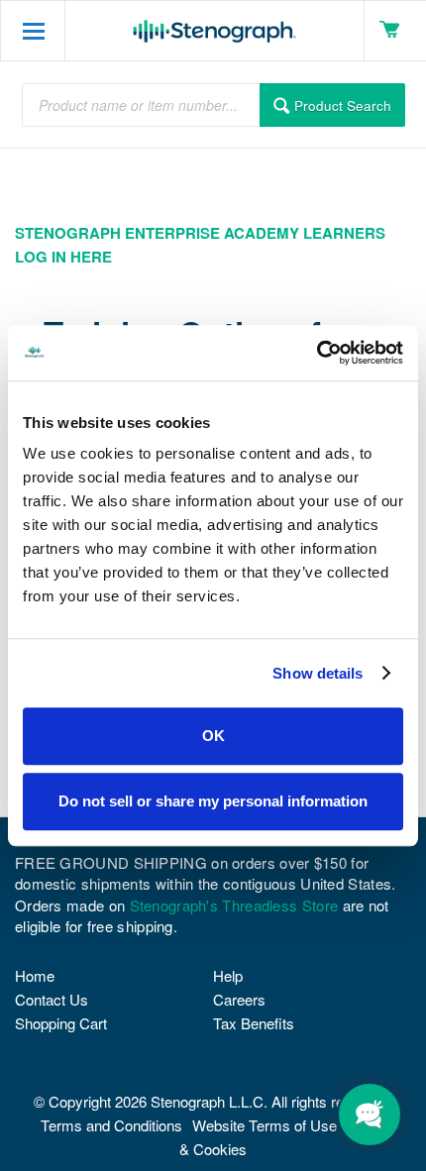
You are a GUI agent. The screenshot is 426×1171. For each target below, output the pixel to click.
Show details (317, 673)
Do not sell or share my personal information (213, 801)
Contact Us (51, 999)
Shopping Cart (61, 1022)
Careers (239, 999)
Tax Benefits (253, 1022)
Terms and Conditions (111, 1125)
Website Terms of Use (264, 1125)
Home (34, 975)
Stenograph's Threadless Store (234, 905)
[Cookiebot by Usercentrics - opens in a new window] (316, 353)
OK (213, 735)
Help (228, 975)
